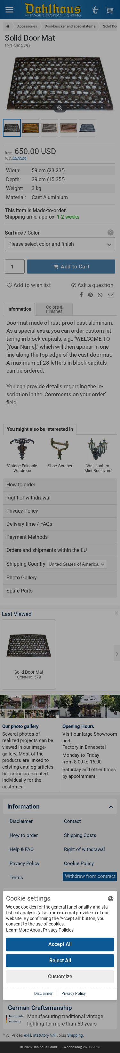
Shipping (19, 158)
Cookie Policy (79, 863)
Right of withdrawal (28, 498)
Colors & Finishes (54, 309)
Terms (16, 877)
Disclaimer (21, 821)
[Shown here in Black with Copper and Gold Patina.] (49, 128)
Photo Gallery (21, 578)
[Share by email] (110, 295)
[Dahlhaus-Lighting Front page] (53, 9)
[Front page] (8, 26)
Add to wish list (31, 285)
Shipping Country (25, 564)
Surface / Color (22, 233)
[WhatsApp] (100, 295)
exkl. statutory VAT (40, 1035)
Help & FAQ (22, 849)
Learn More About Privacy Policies (40, 930)
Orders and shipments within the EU (46, 550)
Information (19, 309)
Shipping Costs (80, 835)
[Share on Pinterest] (90, 295)
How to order (20, 485)
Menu (9, 9)
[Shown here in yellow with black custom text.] (30, 128)
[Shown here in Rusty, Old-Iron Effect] (68, 128)
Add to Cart (74, 267)
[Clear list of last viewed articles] (116, 613)
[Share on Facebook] (81, 295)
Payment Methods (27, 537)
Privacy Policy (22, 511)
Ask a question (94, 285)
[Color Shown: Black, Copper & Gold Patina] (12, 128)
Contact (72, 821)
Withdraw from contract (90, 876)
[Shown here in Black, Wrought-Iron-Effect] (87, 128)
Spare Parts (19, 591)
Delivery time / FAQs (29, 524)
